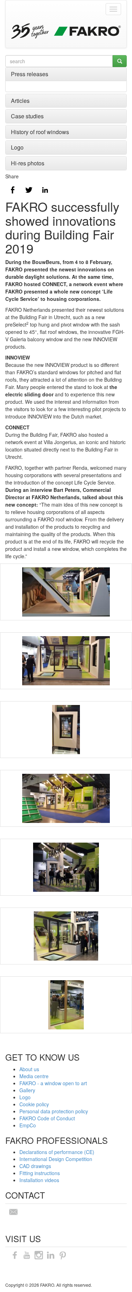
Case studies (27, 116)
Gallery (27, 1090)
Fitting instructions (39, 1172)
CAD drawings (35, 1165)
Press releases (29, 74)
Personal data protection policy (53, 1111)
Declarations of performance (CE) (56, 1151)
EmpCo (27, 1125)
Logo (17, 147)
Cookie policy (34, 1104)
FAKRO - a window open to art (53, 1083)
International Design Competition (55, 1158)
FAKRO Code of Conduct (47, 1118)
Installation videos (39, 1180)
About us (29, 1069)
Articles (20, 101)
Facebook (12, 190)
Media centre (34, 1076)
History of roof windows (40, 132)
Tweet (28, 190)
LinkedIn (45, 190)
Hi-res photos (27, 163)
